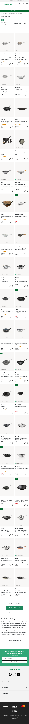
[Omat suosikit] (20, 4)
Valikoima (5, 687)
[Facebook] (10, 674)
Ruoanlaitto (4, 13)
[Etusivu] (6, 4)
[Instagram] (14, 674)
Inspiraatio (5, 693)
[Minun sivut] (16, 4)
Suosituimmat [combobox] (17, 23)
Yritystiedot (5, 699)
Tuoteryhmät (15, 20)
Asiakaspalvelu (6, 682)
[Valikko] (27, 4)
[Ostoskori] (23, 4)
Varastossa (7, 20)
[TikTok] (19, 674)
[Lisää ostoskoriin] (13, 64)
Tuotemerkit (22, 20)
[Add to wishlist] (10, 64)
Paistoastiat (11, 13)
